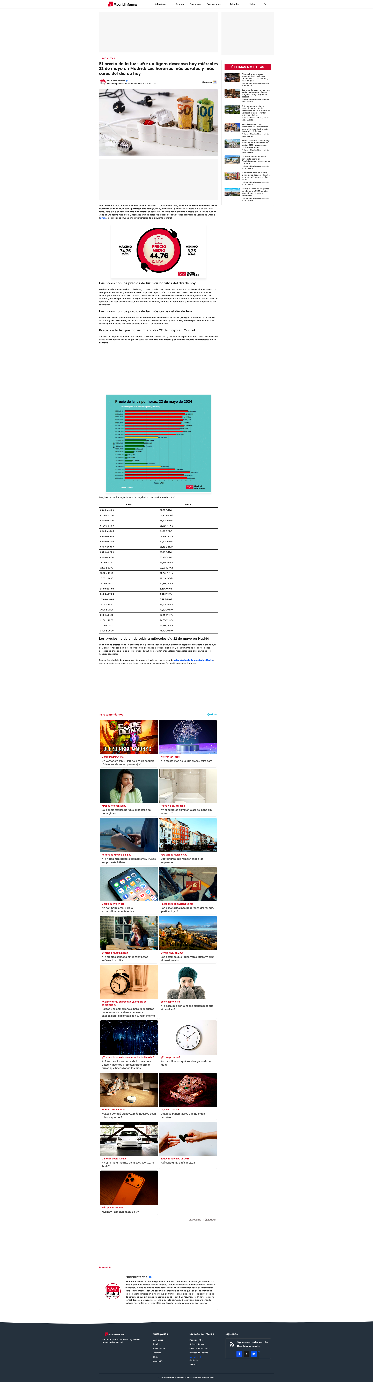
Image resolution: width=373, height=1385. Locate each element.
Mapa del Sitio (196, 1340)
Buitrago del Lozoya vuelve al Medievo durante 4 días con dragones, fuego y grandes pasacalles (256, 93)
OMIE (103, 218)
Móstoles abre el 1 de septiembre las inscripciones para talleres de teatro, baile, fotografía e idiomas (255, 127)
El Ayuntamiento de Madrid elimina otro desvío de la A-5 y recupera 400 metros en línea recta (256, 176)
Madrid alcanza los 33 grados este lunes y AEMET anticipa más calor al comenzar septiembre (255, 192)
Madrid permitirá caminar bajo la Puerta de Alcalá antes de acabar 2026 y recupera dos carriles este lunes (256, 143)
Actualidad (160, 4)
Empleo (180, 4)
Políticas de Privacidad (199, 1348)
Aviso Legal (195, 1357)
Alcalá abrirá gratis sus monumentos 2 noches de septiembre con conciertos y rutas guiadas (255, 77)
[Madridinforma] (121, 4)
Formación (195, 4)
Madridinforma (118, 80)
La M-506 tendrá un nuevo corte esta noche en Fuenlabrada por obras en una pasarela (256, 159)
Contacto (193, 1360)
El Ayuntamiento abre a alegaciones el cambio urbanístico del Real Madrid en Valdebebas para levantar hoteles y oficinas (256, 110)
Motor (252, 4)
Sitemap (193, 1364)
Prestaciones (213, 4)
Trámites (234, 4)
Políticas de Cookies (198, 1352)
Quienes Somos (196, 1344)
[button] (266, 4)
